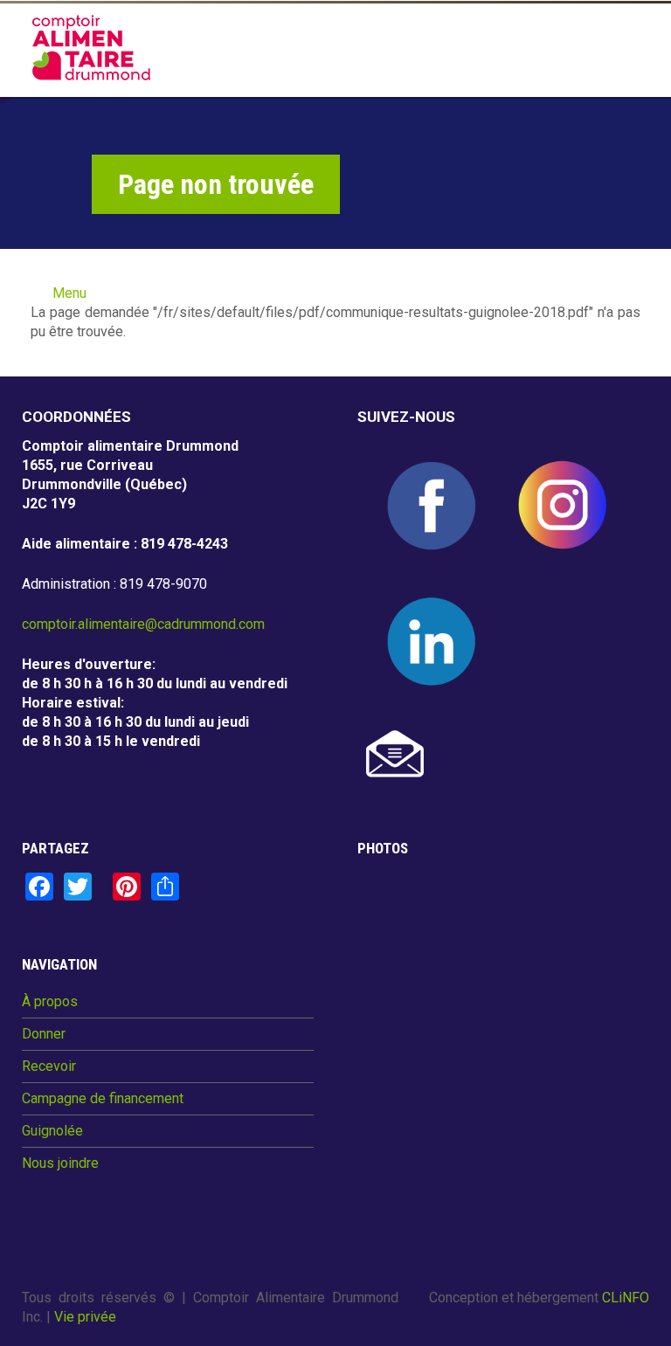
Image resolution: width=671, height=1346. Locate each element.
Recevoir (49, 1066)
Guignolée (52, 1131)
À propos (50, 1002)
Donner (44, 1034)
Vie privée (85, 1316)
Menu (69, 293)
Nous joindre (60, 1163)
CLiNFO (625, 1297)
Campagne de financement (102, 1099)
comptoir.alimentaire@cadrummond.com (143, 624)
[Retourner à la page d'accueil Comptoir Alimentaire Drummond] (91, 47)
